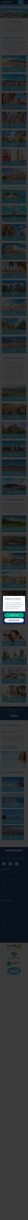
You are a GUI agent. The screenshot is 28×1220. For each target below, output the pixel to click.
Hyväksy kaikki (14, 615)
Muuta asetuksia (14, 620)
